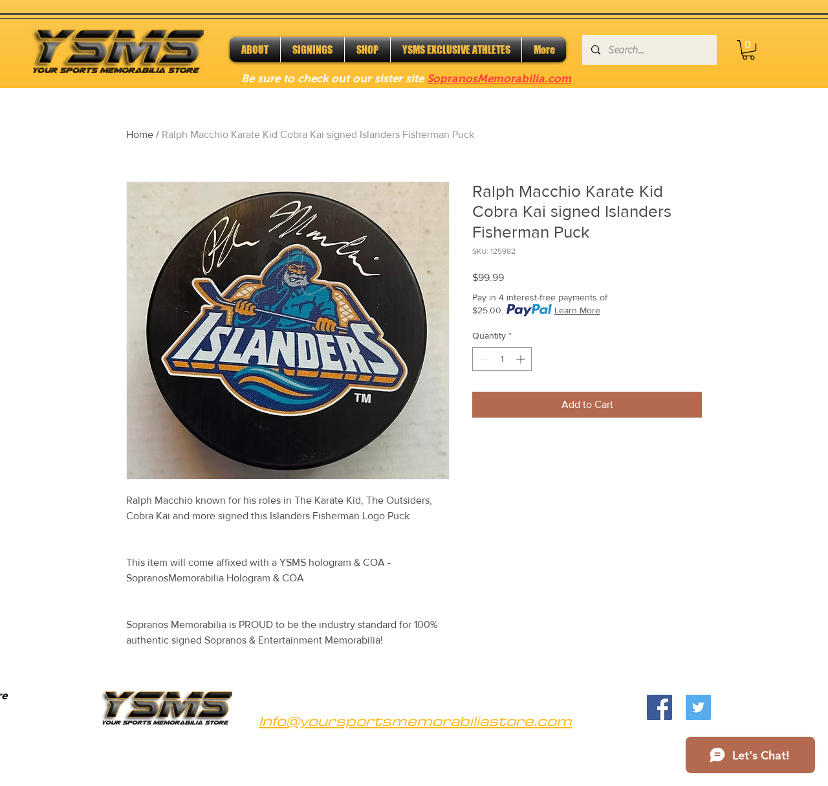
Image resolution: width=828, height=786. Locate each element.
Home (139, 134)
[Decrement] (482, 359)
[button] (748, 50)
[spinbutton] (502, 359)
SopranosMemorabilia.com (499, 79)
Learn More (577, 310)
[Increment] (522, 359)
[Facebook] (659, 707)
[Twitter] (698, 707)
